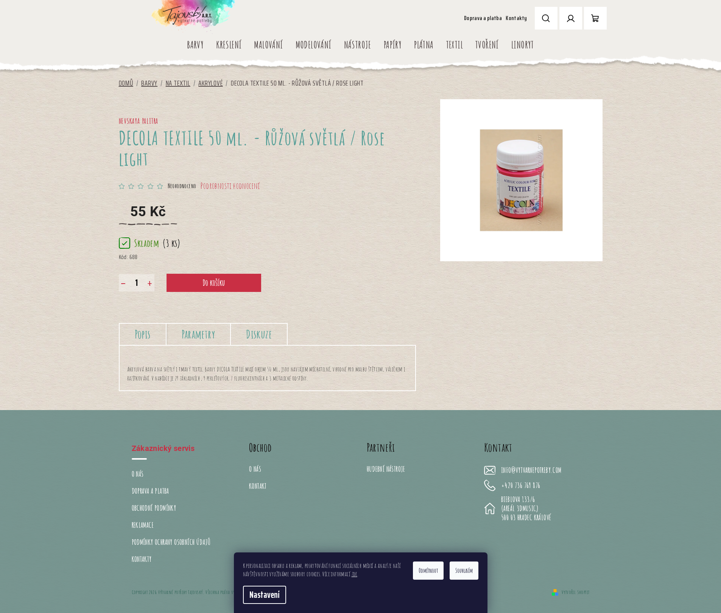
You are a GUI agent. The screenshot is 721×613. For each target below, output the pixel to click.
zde (354, 574)
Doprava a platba (483, 18)
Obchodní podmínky (154, 508)
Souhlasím (464, 570)
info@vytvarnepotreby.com (531, 470)
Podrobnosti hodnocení (230, 186)
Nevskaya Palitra (139, 121)
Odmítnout (428, 570)
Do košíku (213, 283)
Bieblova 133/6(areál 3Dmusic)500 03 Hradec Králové (526, 508)
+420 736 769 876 (520, 485)
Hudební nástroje (386, 469)
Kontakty (516, 18)
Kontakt (258, 486)
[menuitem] (195, 44)
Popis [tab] (143, 334)
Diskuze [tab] (259, 334)
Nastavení (264, 595)
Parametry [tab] (198, 334)
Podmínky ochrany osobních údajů (171, 542)
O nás (138, 474)
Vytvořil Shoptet (575, 592)
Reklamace (143, 525)
